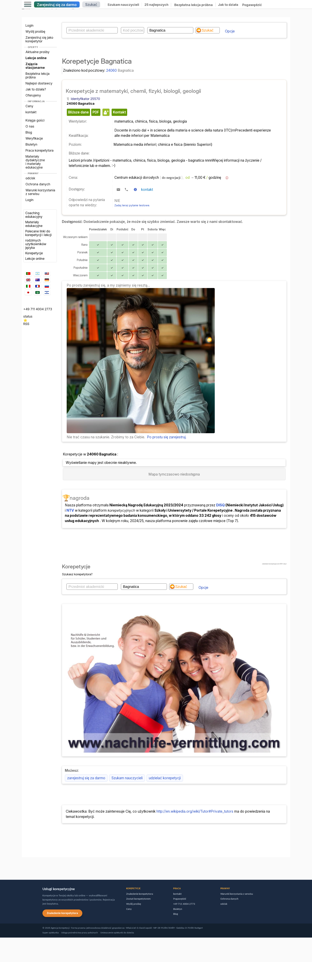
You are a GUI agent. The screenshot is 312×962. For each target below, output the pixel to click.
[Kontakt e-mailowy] (118, 190)
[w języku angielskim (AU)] (37, 280)
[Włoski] (28, 286)
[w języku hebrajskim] (46, 292)
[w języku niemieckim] (46, 279)
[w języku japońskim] (28, 292)
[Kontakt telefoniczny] (126, 190)
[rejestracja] (141, 432)
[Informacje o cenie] (227, 178)
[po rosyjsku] (46, 286)
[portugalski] (28, 273)
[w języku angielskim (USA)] (46, 273)
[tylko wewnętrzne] (23, 867)
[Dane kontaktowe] (135, 190)
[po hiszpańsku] (37, 273)
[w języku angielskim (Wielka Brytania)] (28, 279)
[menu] (27, 4)
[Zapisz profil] (105, 112)
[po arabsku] (37, 292)
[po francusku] (37, 286)
